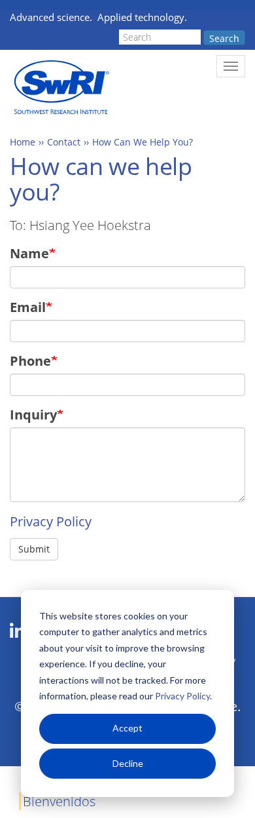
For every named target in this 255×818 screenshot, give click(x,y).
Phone (30, 361)
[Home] (60, 87)
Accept (127, 727)
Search (224, 38)
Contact (63, 142)
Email (28, 307)
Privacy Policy (182, 695)
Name (29, 253)
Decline (127, 763)
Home (22, 142)
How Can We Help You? (142, 142)
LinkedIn (17, 631)
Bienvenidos (59, 801)
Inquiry (33, 414)
